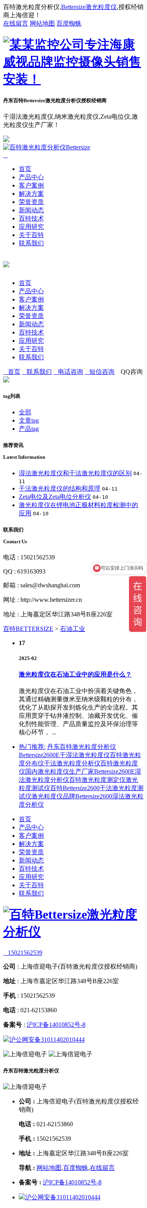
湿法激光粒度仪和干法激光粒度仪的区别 (75, 473)
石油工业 (72, 628)
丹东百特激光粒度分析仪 (81, 746)
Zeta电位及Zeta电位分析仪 (55, 496)
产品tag (29, 428)
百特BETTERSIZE (28, 628)
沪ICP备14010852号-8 (56, 1024)
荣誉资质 (31, 202)
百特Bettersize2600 (75, 788)
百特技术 (31, 218)
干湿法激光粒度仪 (85, 755)
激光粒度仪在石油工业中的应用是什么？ (75, 674)
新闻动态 (31, 210)
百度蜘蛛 (69, 23)
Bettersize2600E (39, 755)
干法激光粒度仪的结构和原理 (59, 488)
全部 (25, 412)
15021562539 (22, 952)
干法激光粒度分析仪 (72, 763)
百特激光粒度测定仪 (97, 779)
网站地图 (42, 23)
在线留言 (15, 23)
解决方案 (31, 193)
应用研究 (31, 226)
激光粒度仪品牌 (53, 796)
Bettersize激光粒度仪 (89, 7)
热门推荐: (32, 746)
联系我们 (31, 243)
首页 (25, 168)
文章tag (29, 420)
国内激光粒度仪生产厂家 (59, 771)
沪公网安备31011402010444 (47, 1039)
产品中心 (31, 177)
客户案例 (31, 185)
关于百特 (31, 235)
